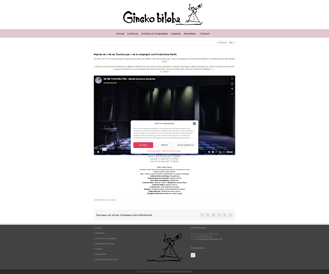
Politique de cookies (154, 151)
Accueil (98, 228)
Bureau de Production (105, 243)
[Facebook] (193, 255)
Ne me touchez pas (161, 59)
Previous (223, 42)
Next (231, 42)
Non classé (111, 200)
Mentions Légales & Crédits (182, 272)
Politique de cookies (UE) (106, 259)
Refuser (164, 145)
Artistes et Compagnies (105, 238)
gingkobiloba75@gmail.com (210, 239)
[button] (194, 123)
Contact (98, 249)
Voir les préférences (185, 145)
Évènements (100, 254)
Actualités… (100, 233)
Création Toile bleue (165, 272)
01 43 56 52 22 (204, 236)
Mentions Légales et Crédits (171, 151)
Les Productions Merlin (198, 59)
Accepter (143, 145)
